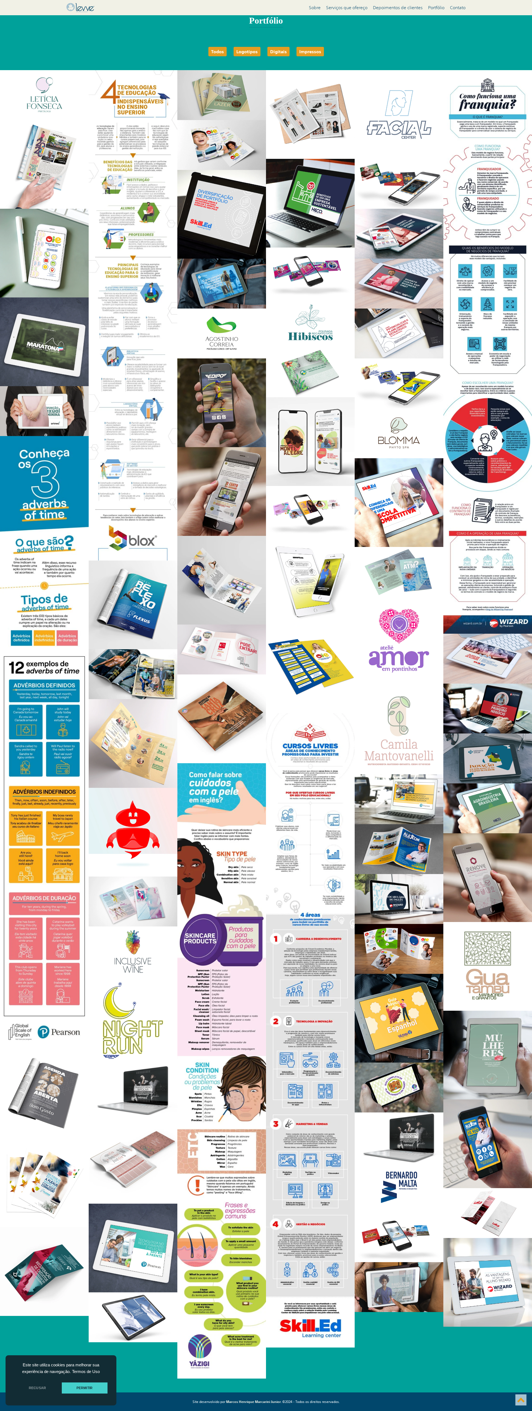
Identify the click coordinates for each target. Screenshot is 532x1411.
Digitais (278, 51)
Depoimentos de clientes (398, 7)
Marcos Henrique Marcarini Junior (253, 1401)
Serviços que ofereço (346, 7)
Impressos (310, 51)
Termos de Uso (86, 1371)
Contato (458, 7)
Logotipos (247, 51)
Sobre (315, 7)
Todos (217, 51)
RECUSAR (37, 1388)
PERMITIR (84, 1388)
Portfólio (436, 7)
